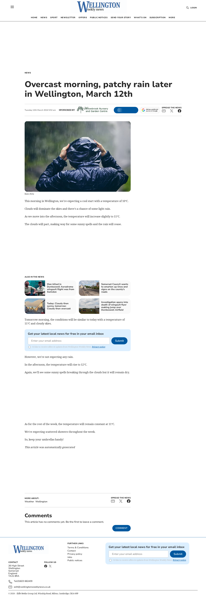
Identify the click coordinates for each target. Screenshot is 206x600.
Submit (119, 341)
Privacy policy (74, 553)
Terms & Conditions (78, 547)
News (28, 73)
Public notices (74, 560)
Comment (121, 528)
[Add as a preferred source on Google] (150, 110)
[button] (12, 7)
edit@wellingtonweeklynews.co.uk (32, 586)
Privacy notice (98, 347)
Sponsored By (67, 110)
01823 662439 (25, 581)
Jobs (69, 557)
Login (193, 8)
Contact (71, 550)
